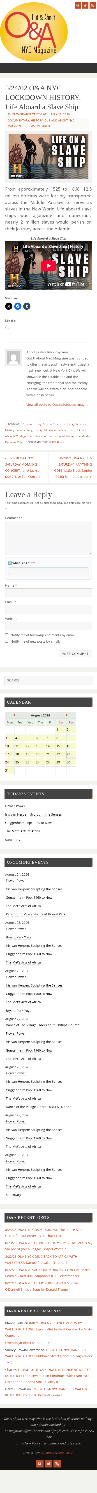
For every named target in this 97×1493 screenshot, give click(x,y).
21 (50, 754)
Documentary (19, 120)
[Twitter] (85, 5)
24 (9, 762)
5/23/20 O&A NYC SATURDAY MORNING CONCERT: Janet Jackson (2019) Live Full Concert (23, 467)
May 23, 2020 (60, 114)
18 (20, 754)
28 (50, 762)
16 (71, 746)
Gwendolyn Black (18, 1343)
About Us (43, 1343)
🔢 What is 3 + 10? (21, 563)
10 (9, 746)
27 (40, 762)
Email (10, 602)
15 (61, 746)
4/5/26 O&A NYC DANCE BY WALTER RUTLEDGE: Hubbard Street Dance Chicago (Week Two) (48, 1356)
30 (71, 762)
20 (40, 754)
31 (9, 770)
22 (61, 754)
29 (61, 762)
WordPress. (66, 1453)
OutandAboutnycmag (29, 114)
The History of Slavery (61, 436)
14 (50, 746)
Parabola (47, 1453)
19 (30, 754)
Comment (14, 518)
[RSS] (93, 5)
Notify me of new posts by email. (35, 641)
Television (32, 126)
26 (30, 762)
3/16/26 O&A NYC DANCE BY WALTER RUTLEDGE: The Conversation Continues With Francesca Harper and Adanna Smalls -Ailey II (48, 1375)
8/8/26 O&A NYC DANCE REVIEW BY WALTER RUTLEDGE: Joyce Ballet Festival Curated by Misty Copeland (48, 1329)
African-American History (59, 424)
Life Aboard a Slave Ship (59, 430)
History (37, 120)
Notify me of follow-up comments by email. (43, 635)
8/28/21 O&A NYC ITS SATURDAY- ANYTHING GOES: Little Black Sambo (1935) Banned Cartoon (73, 467)
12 (30, 746)
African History (32, 424)
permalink (57, 442)
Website (11, 618)
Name (11, 585)
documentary (24, 430)
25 (20, 762)
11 (20, 746)
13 (40, 746)
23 (71, 754)
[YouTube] (78, 5)
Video (46, 126)
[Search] (87, 681)
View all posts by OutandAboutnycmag (57, 404)
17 (9, 754)
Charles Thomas (17, 1369)
